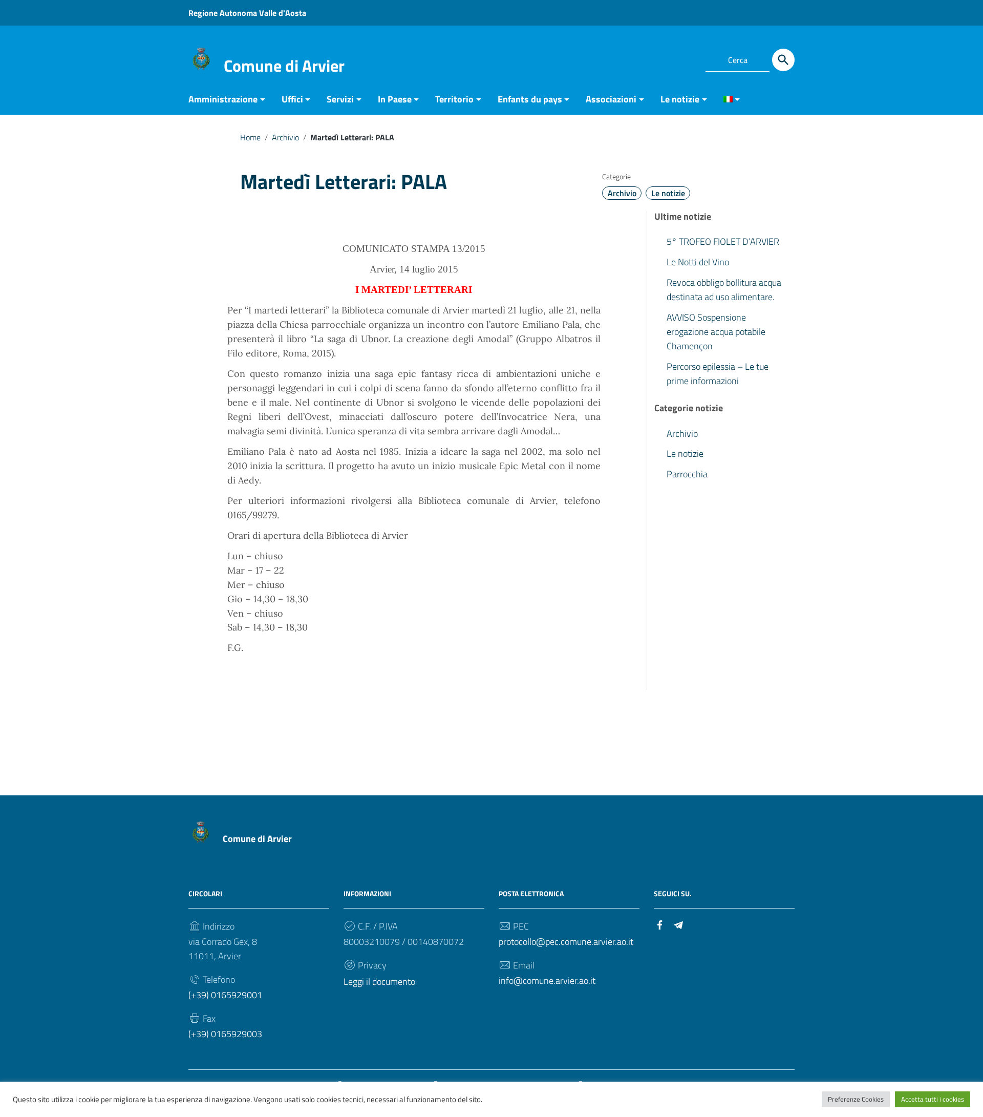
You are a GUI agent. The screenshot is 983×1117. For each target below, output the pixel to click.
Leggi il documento (379, 981)
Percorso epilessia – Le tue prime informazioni (717, 374)
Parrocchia (687, 474)
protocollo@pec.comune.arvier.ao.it (566, 942)
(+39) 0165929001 (225, 995)
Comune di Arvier (284, 65)
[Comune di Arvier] (201, 58)
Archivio (285, 137)
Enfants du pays (530, 99)
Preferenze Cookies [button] (856, 1099)
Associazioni (611, 99)
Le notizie (679, 99)
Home (250, 137)
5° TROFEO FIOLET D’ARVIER (723, 241)
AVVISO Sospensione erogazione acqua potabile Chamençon (716, 331)
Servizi (340, 99)
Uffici (292, 99)
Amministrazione (223, 99)
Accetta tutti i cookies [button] (932, 1099)
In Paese (395, 99)
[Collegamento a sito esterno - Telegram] (685, 58)
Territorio (454, 99)
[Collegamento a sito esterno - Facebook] (666, 58)
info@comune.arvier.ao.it (547, 980)
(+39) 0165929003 (225, 1034)
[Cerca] (783, 60)
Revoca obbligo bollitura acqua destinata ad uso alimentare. (724, 290)
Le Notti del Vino (698, 262)
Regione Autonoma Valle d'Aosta (247, 13)
